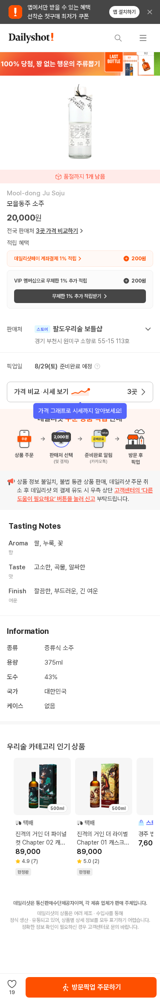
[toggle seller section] (148, 329)
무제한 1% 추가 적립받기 (76, 296)
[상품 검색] (118, 38)
